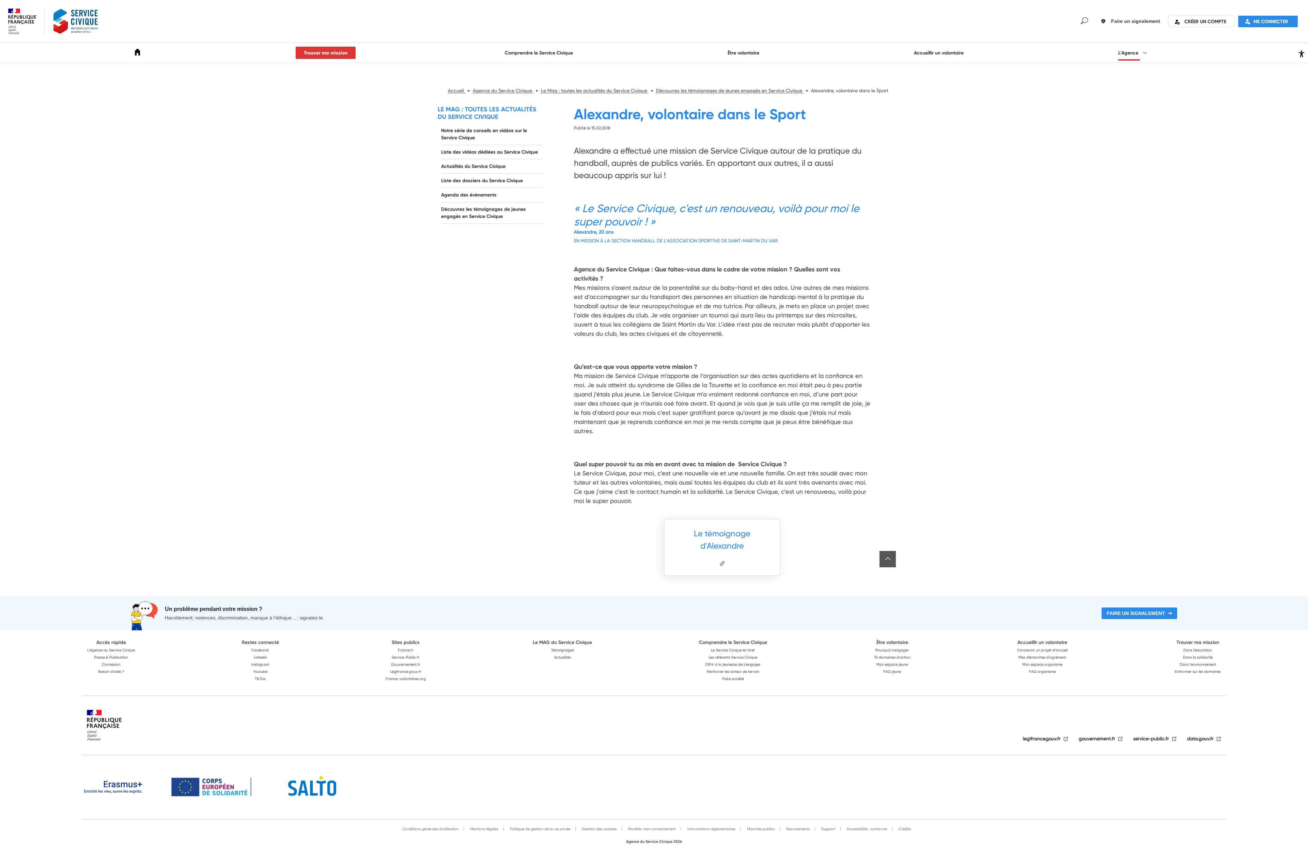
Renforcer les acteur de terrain (733, 671)
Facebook (260, 650)
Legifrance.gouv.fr (405, 671)
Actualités (562, 657)
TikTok (260, 678)
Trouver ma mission (325, 53)
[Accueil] (137, 53)
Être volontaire (743, 53)
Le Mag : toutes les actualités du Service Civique (487, 113)
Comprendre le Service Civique (539, 53)
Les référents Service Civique (732, 657)
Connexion (111, 664)
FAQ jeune (892, 671)
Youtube (260, 671)
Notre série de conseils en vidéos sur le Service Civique (484, 134)
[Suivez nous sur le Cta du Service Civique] (722, 563)
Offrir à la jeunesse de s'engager (733, 664)
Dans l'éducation (1197, 650)
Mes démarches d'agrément (1042, 657)
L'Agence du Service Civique (111, 650)
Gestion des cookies (599, 828)
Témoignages (562, 650)
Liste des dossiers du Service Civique (482, 180)
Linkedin (260, 657)
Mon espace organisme (1042, 664)
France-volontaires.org (406, 678)
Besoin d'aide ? (111, 671)
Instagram (260, 664)
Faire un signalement (1136, 613)
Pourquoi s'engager (892, 650)
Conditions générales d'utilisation (430, 828)
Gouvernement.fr (405, 664)
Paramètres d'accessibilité (1300, 53)
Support (827, 828)
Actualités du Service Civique (473, 166)
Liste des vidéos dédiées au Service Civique (489, 152)
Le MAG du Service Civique (562, 642)
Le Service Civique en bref (733, 650)
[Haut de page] (887, 559)
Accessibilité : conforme (866, 828)
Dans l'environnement (1198, 664)
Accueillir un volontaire (939, 53)
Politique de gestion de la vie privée (539, 828)
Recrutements (797, 828)
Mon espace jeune (892, 664)
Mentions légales (483, 828)
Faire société (733, 678)
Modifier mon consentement (651, 828)
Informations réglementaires (710, 828)
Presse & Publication (111, 657)
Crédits (904, 828)
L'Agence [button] (1129, 53)
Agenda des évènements (469, 195)
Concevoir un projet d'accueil (1042, 650)
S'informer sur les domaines (1197, 671)
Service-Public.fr (406, 657)
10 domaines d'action (892, 657)
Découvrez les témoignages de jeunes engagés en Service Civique (483, 212)
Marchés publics (760, 828)
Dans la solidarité (1198, 657)
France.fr (406, 650)
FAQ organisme (1042, 671)
